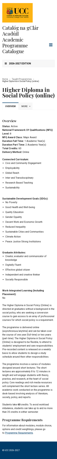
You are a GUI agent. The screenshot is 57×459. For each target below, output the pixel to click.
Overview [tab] (10, 106)
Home (5, 79)
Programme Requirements (19, 432)
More (24, 106)
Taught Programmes (22, 79)
